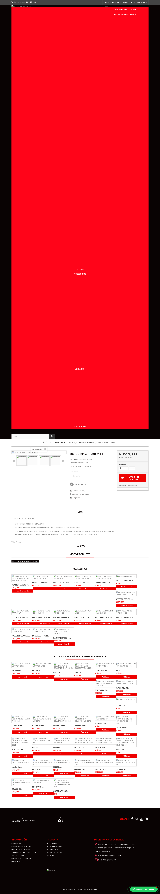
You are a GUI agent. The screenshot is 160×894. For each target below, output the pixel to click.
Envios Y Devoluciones (20, 850)
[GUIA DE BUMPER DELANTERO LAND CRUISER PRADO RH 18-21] (63, 666)
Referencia (74, 459)
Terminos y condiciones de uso (24, 853)
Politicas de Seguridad (21, 859)
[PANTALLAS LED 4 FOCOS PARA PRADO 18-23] (105, 762)
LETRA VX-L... (37, 787)
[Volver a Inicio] (43, 442)
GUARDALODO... (122, 727)
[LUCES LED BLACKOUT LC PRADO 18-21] (21, 630)
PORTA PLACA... (101, 690)
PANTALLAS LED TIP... (124, 617)
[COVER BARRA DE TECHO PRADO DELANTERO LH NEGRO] (84, 719)
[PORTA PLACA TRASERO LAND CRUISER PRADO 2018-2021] (105, 683)
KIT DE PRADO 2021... (20, 617)
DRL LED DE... (121, 769)
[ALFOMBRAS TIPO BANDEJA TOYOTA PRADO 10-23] (84, 762)
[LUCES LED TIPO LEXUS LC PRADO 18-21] (42, 630)
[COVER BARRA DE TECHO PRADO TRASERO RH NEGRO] (21, 719)
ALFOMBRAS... (80, 769)
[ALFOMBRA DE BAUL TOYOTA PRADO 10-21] (126, 682)
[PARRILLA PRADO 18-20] (126, 576)
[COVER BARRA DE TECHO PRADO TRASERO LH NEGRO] (42, 719)
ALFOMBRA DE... (122, 688)
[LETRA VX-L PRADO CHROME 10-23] (42, 781)
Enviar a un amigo (80, 491)
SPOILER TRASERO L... (83, 583)
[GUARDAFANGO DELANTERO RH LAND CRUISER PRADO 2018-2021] (63, 783)
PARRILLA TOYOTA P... (125, 581)
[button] (144, 889)
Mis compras (52, 843)
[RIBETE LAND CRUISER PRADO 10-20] (105, 612)
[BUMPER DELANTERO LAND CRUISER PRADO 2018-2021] (63, 741)
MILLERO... (57, 767)
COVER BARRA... (18, 725)
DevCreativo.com (90, 889)
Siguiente (63, 461)
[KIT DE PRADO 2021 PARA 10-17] (21, 612)
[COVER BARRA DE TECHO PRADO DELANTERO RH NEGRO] (63, 719)
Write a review (80, 484)
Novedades (16, 843)
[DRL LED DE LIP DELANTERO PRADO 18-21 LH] (21, 782)
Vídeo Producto (16, 542)
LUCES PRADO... (101, 670)
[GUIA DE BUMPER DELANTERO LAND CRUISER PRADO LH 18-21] (84, 666)
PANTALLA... (16, 767)
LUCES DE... (36, 769)
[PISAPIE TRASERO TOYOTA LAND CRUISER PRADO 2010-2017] (21, 578)
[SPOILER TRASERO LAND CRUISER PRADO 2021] (126, 665)
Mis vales (50, 856)
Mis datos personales (55, 853)
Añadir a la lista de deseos (128, 486)
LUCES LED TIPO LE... (40, 636)
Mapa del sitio (17, 862)
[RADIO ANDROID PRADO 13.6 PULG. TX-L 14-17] (42, 741)
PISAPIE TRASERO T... (20, 585)
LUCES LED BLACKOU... (20, 636)
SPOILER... (120, 670)
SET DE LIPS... (121, 706)
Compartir (76, 476)
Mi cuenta (52, 839)
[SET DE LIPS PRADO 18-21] (126, 700)
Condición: (74, 462)
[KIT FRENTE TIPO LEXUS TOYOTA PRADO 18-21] (126, 593)
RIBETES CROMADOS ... (104, 617)
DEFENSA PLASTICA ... (104, 583)
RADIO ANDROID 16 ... (62, 638)
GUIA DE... (57, 672)
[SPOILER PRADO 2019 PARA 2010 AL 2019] (84, 577)
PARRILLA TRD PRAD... (62, 583)
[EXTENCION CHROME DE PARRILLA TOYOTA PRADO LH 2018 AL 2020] (105, 741)
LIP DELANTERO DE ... (41, 583)
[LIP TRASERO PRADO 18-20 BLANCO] (42, 612)
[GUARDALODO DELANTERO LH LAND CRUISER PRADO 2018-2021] (21, 742)
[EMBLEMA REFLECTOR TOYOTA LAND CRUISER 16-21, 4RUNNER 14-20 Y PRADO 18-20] (126, 742)
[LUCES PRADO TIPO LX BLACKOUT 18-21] (105, 665)
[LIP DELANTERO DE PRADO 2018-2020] (42, 577)
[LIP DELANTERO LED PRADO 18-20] (63, 612)
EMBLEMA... (121, 749)
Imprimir (77, 498)
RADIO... (35, 747)
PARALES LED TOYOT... (83, 617)
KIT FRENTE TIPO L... (124, 599)
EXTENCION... (79, 747)
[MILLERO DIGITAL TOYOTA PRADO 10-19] (63, 761)
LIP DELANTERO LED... (62, 617)
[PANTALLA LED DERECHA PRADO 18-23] (21, 761)
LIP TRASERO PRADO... (41, 617)
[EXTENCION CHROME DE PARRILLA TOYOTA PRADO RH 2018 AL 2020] (84, 741)
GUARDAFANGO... (60, 791)
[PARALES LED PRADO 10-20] (84, 612)
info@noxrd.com (110, 860)
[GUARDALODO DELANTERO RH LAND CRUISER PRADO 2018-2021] (126, 720)
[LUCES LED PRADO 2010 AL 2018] (21, 461)
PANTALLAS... (100, 769)
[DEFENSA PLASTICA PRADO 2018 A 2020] (105, 577)
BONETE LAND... (101, 723)
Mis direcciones (53, 850)
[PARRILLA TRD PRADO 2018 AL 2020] (63, 577)
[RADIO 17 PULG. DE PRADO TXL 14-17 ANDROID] (63, 631)
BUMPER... (57, 747)
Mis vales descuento (55, 846)
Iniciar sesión (142, 2)
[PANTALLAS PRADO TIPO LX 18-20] (126, 612)
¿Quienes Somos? (18, 856)
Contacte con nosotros (112, 2)
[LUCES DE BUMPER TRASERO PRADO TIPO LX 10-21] (42, 762)
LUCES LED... (16, 670)
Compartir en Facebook (80, 494)
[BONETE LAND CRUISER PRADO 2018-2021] (105, 718)
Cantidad (122, 465)
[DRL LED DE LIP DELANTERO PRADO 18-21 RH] (126, 762)
